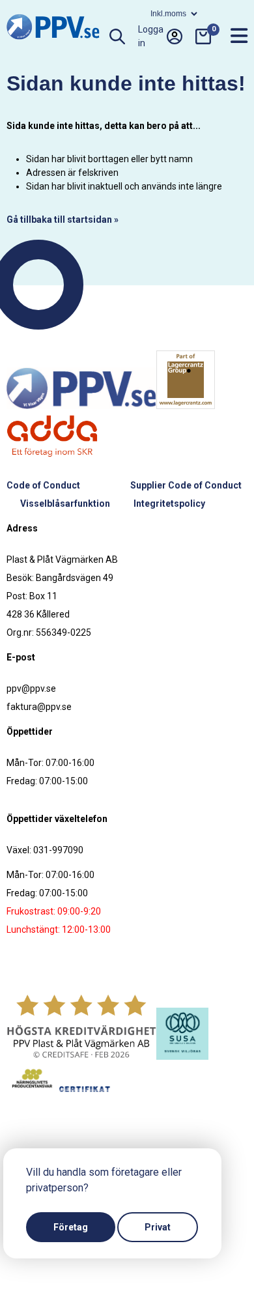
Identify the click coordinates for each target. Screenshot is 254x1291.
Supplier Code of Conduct (186, 485)
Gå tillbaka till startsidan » (63, 219)
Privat (158, 1227)
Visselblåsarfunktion (65, 503)
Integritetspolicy (169, 503)
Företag (70, 1227)
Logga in (150, 36)
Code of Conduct (43, 485)
